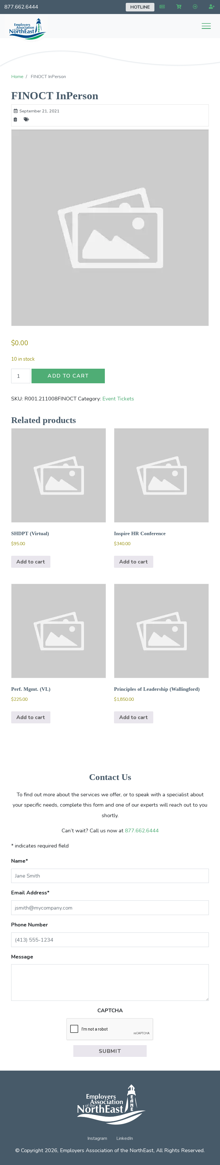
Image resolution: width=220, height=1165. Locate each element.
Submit (110, 1051)
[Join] (210, 7)
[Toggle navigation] (206, 26)
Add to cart (68, 375)
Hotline (140, 7)
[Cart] (177, 7)
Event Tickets (118, 398)
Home (17, 77)
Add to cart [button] (30, 561)
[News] (161, 7)
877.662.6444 (21, 6)
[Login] (194, 7)
